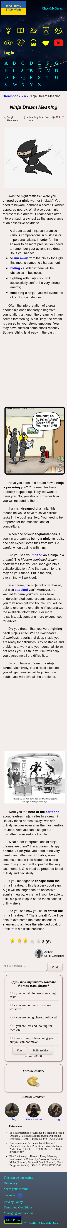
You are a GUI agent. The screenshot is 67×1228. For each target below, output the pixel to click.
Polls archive (40, 1050)
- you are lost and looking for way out (30, 1027)
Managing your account (19, 1213)
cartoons (52, 811)
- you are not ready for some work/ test (30, 1007)
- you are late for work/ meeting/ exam (32, 995)
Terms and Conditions (18, 1207)
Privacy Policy (13, 1202)
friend (37, 555)
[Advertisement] (33, 371)
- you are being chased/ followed (35, 1017)
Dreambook (11, 96)
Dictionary (11, 1183)
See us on (10, 1195)
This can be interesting (18, 1177)
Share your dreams (16, 1188)
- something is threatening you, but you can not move (31, 1040)
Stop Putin (13, 1220)
